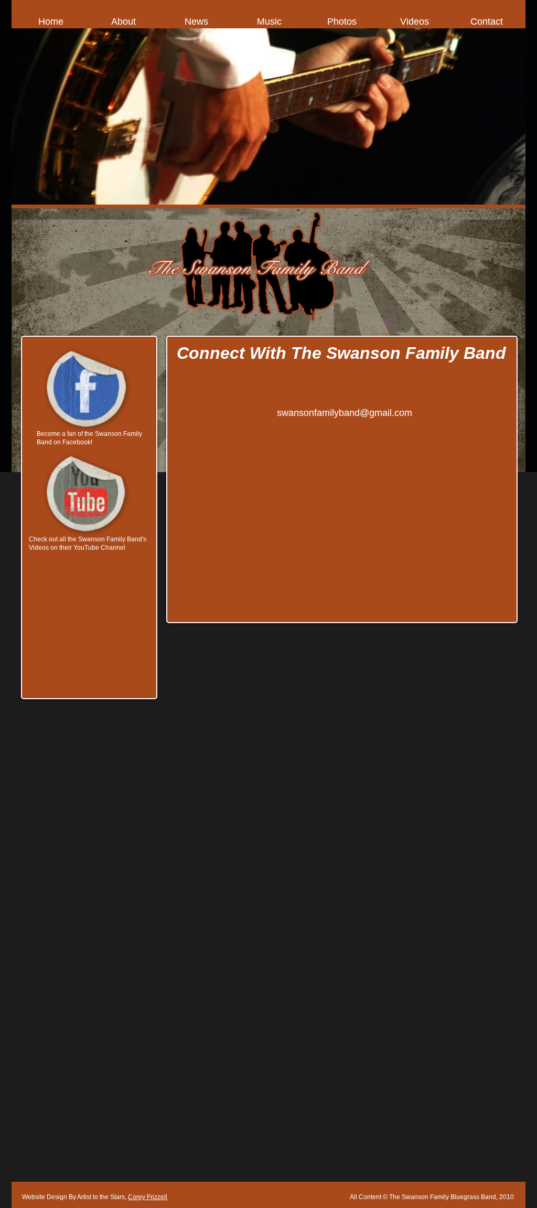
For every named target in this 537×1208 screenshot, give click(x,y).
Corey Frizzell (147, 1197)
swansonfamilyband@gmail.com (344, 413)
